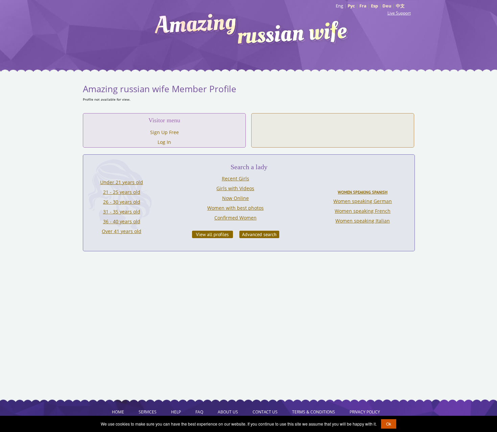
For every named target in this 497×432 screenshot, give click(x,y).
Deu (387, 6)
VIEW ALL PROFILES (212, 234)
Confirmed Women (235, 217)
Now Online (235, 198)
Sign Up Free (164, 132)
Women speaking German (362, 201)
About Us (228, 412)
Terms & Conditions (313, 412)
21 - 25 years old (121, 192)
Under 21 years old (121, 182)
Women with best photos (235, 208)
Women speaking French (362, 211)
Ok (388, 424)
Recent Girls (235, 178)
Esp (374, 6)
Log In (164, 142)
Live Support (399, 13)
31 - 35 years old (121, 211)
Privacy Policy (365, 412)
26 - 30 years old (121, 202)
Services (148, 412)
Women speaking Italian (362, 221)
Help (176, 412)
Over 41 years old (121, 231)
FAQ (199, 412)
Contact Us (265, 412)
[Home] (251, 29)
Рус (351, 6)
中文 (400, 6)
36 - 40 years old (121, 221)
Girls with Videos (235, 188)
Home (118, 412)
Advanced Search (259, 234)
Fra (362, 6)
